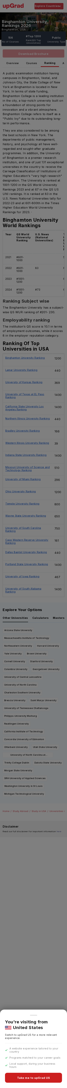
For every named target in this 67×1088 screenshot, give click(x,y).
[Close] (33, 1015)
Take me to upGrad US (33, 1078)
